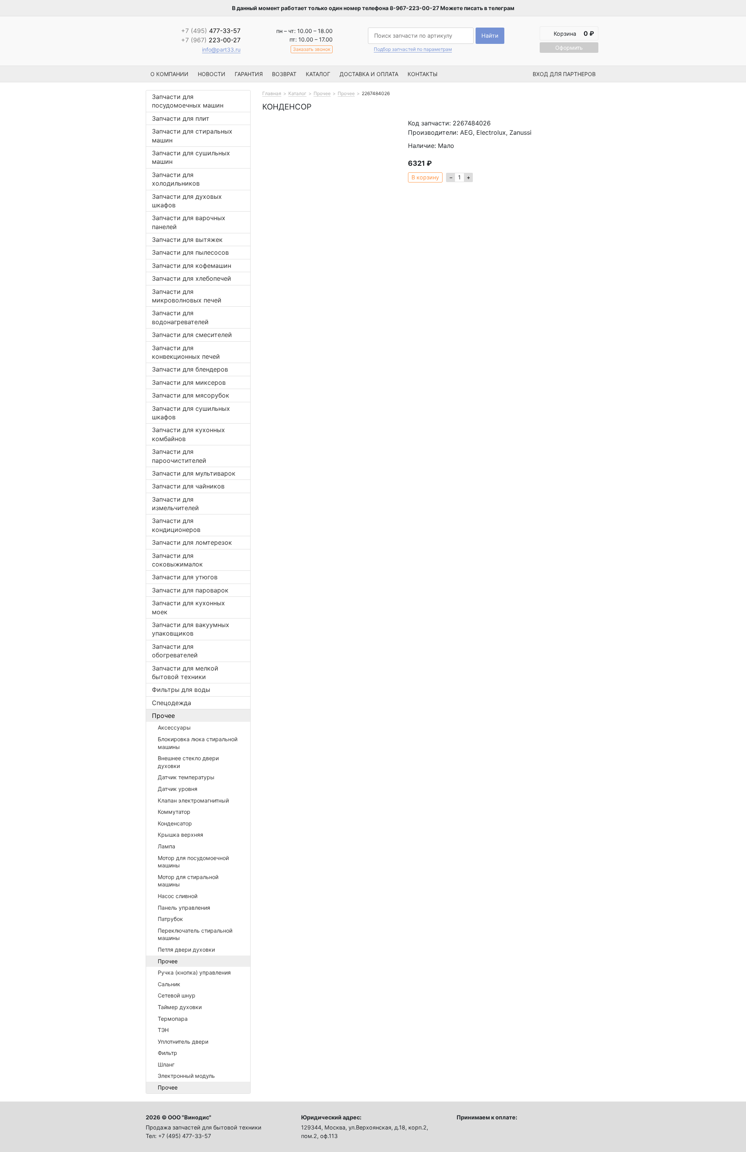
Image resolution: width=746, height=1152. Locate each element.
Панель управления (184, 907)
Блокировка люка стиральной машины (197, 743)
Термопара (173, 1018)
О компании (169, 74)
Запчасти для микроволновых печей (186, 296)
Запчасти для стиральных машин (192, 135)
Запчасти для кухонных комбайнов (188, 434)
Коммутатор (174, 811)
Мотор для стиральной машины (188, 881)
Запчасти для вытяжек (187, 239)
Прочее (163, 715)
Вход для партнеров (564, 74)
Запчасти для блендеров (190, 369)
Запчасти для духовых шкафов (187, 201)
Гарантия (249, 74)
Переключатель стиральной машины (195, 934)
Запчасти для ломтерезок (192, 542)
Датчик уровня (177, 788)
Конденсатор (175, 823)
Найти (489, 35)
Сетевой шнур (176, 995)
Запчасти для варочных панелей (188, 222)
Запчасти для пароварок (190, 590)
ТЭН (163, 1030)
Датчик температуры (186, 777)
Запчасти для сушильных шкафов (191, 413)
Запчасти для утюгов (185, 577)
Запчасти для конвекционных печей (186, 352)
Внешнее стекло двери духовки (188, 762)
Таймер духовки (180, 1007)
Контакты (422, 74)
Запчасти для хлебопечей (191, 278)
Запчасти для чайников (188, 486)
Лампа (166, 846)
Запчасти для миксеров (189, 382)
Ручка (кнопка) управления (194, 972)
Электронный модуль (186, 1075)
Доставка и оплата (369, 74)
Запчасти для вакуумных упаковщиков (190, 629)
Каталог (318, 74)
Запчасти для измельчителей (175, 503)
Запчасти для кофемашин (191, 265)
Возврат (284, 74)
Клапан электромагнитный (193, 800)
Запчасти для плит (180, 118)
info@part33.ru (221, 49)
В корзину (425, 177)
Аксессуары (174, 727)
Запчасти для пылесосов (190, 252)
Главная (271, 93)
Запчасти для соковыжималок (177, 560)
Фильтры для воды (181, 689)
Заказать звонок (311, 49)
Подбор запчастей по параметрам (413, 49)
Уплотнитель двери (183, 1041)
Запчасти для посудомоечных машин (187, 101)
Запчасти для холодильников (176, 179)
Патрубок (170, 919)
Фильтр (167, 1052)
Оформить (569, 47)
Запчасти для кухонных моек (188, 607)
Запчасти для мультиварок (193, 473)
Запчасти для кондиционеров (176, 525)
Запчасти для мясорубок (190, 395)
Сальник (169, 984)
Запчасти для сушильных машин (191, 157)
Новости (211, 74)
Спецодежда (171, 703)
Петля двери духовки (186, 949)
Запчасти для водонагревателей (180, 317)
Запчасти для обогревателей (175, 651)
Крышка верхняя (180, 834)
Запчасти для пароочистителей (179, 456)
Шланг (166, 1064)
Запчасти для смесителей (192, 335)
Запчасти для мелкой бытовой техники (185, 672)
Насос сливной (177, 896)
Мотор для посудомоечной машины (193, 862)
